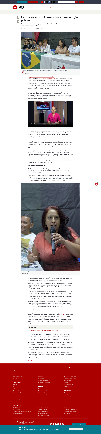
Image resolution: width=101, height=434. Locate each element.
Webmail (76, 424)
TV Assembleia (16, 390)
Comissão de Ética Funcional (44, 399)
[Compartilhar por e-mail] (18, 19)
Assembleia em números (69, 395)
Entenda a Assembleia (18, 376)
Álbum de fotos (27, 72)
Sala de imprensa (17, 401)
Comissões (40, 372)
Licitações (66, 401)
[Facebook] (49, 2)
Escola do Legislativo (43, 395)
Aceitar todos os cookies (76, 429)
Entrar (82, 2)
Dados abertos (67, 413)
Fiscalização (41, 378)
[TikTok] (47, 2)
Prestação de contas (68, 405)
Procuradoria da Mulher (43, 401)
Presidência (15, 372)
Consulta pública (67, 380)
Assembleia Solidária (68, 384)
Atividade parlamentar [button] (51, 7)
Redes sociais (16, 397)
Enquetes (66, 382)
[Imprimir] (18, 22)
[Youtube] (42, 2)
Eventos (65, 372)
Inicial (65, 370)
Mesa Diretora (16, 374)
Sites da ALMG (22, 2)
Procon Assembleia (42, 390)
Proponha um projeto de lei (70, 378)
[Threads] (54, 2)
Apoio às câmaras (42, 405)
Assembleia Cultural (43, 411)
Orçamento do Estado (43, 380)
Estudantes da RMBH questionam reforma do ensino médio (44, 330)
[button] (97, 182)
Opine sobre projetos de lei (70, 376)
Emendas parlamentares (44, 382)
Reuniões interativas (68, 374)
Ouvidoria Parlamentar (43, 397)
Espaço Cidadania (42, 393)
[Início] (39, 12)
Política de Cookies (32, 430)
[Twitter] (52, 2)
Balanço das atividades (69, 397)
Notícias (53, 12)
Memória (15, 378)
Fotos (14, 395)
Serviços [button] (77, 7)
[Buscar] (76, 2)
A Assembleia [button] (40, 7)
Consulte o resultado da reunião (36, 360)
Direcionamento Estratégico (70, 409)
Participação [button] (61, 7)
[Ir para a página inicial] (17, 7)
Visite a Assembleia (42, 409)
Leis (39, 374)
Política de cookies (17, 413)
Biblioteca (40, 403)
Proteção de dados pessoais (70, 411)
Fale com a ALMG (33, 2)
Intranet (83, 424)
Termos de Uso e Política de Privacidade (22, 411)
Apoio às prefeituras (43, 407)
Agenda (15, 384)
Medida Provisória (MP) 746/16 (47, 78)
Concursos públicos (68, 407)
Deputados (15, 370)
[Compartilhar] (18, 17)
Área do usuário (16, 409)
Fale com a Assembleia (43, 415)
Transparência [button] (84, 7)
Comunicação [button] (69, 7)
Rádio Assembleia (17, 393)
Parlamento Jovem (68, 386)
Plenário (40, 370)
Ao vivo (14, 386)
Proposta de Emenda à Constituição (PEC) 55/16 (41, 77)
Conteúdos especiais (18, 399)
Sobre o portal (16, 407)
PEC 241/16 (61, 314)
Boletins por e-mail (42, 413)
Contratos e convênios (69, 403)
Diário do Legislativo (68, 399)
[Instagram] (45, 2)
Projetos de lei (41, 376)
